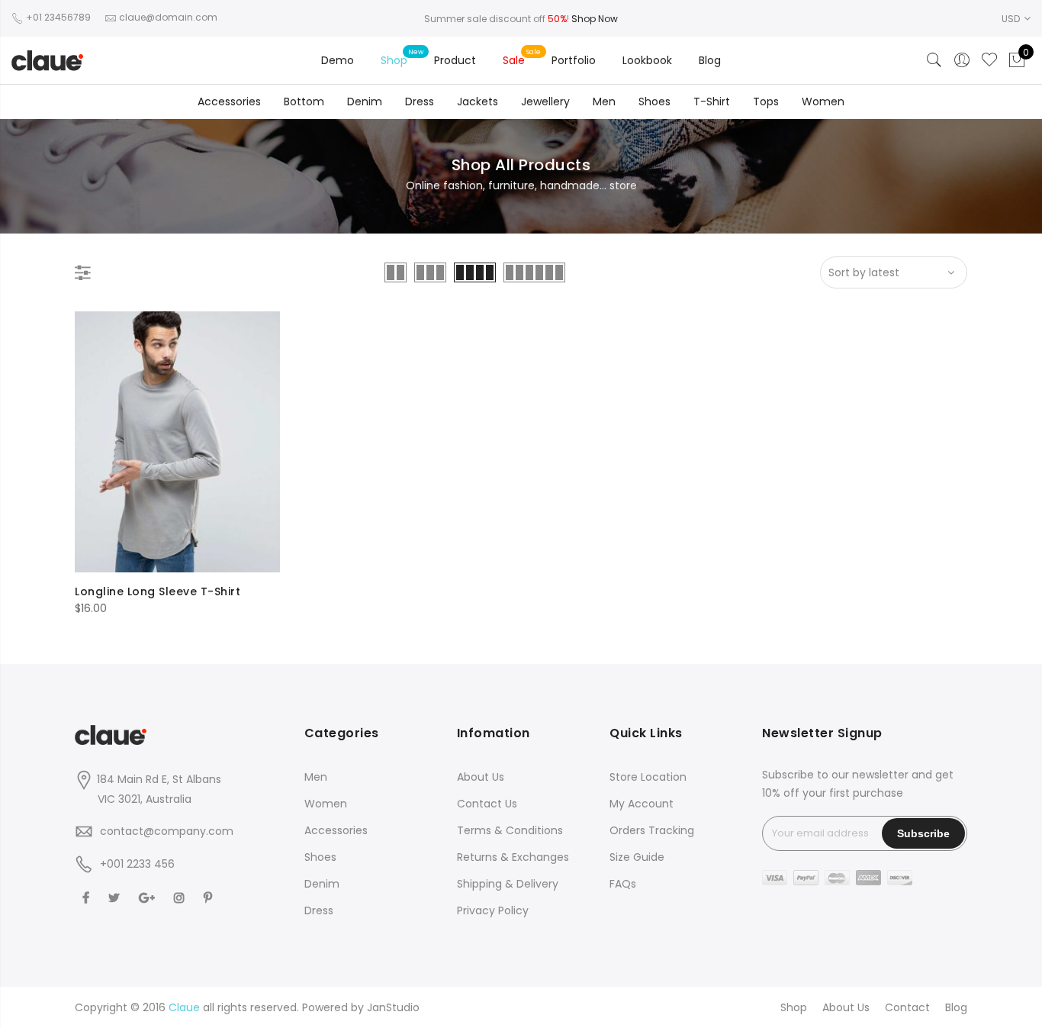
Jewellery (545, 101)
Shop (394, 60)
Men (604, 101)
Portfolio (574, 60)
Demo (337, 60)
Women (823, 101)
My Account (641, 803)
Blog (710, 60)
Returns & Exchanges (513, 857)
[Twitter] (116, 897)
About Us (480, 777)
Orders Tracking (651, 830)
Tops (766, 101)
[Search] (934, 60)
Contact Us (487, 803)
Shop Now (594, 18)
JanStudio (393, 1007)
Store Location (648, 777)
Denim (364, 101)
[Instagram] (181, 897)
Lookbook (647, 60)
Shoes (654, 101)
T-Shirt (711, 101)
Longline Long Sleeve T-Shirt (157, 591)
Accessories (229, 101)
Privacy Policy (493, 910)
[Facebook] (87, 897)
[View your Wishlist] (989, 60)
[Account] (962, 60)
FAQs (622, 883)
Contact (907, 1007)
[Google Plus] (149, 897)
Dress (419, 101)
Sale (514, 60)
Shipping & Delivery (507, 883)
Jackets (477, 101)
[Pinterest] (210, 897)
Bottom (304, 101)
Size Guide (636, 857)
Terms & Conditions (510, 830)
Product (455, 60)
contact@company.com (166, 831)
